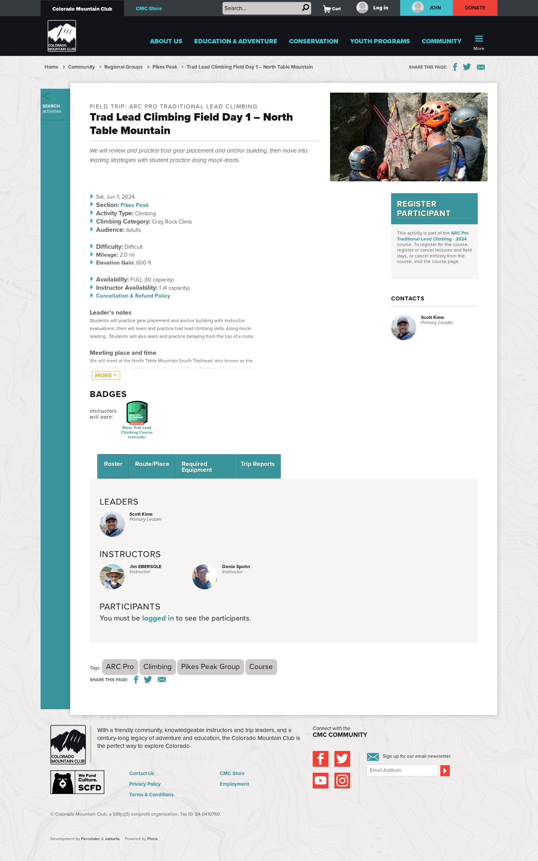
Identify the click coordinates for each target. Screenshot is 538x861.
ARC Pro (120, 666)
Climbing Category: (123, 221)
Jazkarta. (113, 839)
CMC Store (149, 8)
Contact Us (141, 773)
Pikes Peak (164, 67)
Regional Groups (123, 67)
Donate (475, 7)
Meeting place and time (123, 352)
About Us (166, 41)
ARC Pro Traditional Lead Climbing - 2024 (433, 235)
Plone (152, 839)
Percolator (90, 839)
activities (52, 109)
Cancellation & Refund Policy (133, 296)
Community (442, 41)
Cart (332, 9)
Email (481, 67)
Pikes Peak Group (210, 666)
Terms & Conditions (151, 795)
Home (51, 67)
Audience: (110, 229)
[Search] (305, 7)
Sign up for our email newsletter (417, 756)
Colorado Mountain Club (82, 9)
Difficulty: (109, 246)
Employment (234, 784)
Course (261, 666)
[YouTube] (321, 780)
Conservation (313, 41)
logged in (158, 618)
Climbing (157, 666)
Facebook (455, 67)
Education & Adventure (235, 41)
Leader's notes (111, 312)
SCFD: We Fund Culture (78, 782)
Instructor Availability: (127, 287)
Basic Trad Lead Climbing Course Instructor (137, 432)
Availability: (112, 279)
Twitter (467, 67)
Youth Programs (380, 41)
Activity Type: (115, 213)
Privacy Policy (145, 784)
